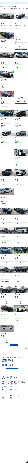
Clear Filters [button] (20, 8)
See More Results (14, 345)
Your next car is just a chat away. (14, 2)
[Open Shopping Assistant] (27, 462)
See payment (2, 24)
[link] (9, 25)
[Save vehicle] (12, 13)
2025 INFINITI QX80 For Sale (5, 383)
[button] (24, 1)
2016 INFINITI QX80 (4, 366)
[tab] (2, 354)
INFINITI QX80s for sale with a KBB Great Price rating (12, 368)
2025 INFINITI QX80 (4, 359)
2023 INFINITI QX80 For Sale (13, 383)
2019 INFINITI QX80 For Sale (21, 381)
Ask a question (21, 103)
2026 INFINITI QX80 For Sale (5, 381)
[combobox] (4, 8)
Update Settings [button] (24, 47)
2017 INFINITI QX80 (4, 365)
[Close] (24, 460)
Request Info (6, 49)
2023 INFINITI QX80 (4, 361)
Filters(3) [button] (12, 8)
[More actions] (12, 30)
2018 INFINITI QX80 (4, 364)
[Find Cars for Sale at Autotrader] (3, 1)
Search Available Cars (21, 49)
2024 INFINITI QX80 (4, 360)
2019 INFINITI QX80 (4, 363)
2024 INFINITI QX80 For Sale (13, 381)
